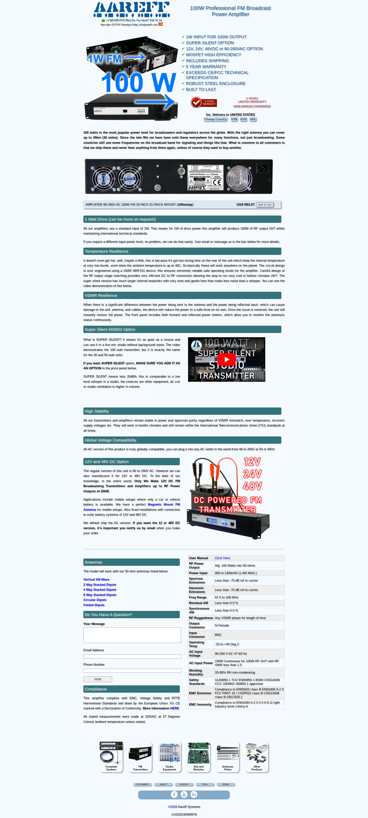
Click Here (222, 558)
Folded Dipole (93, 605)
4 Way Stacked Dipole (99, 590)
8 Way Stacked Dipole (99, 595)
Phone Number (94, 664)
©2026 (172, 807)
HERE (174, 708)
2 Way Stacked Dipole (99, 585)
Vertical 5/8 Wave (96, 579)
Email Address (93, 650)
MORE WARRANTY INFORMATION (252, 106)
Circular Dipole (94, 600)
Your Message (94, 624)
